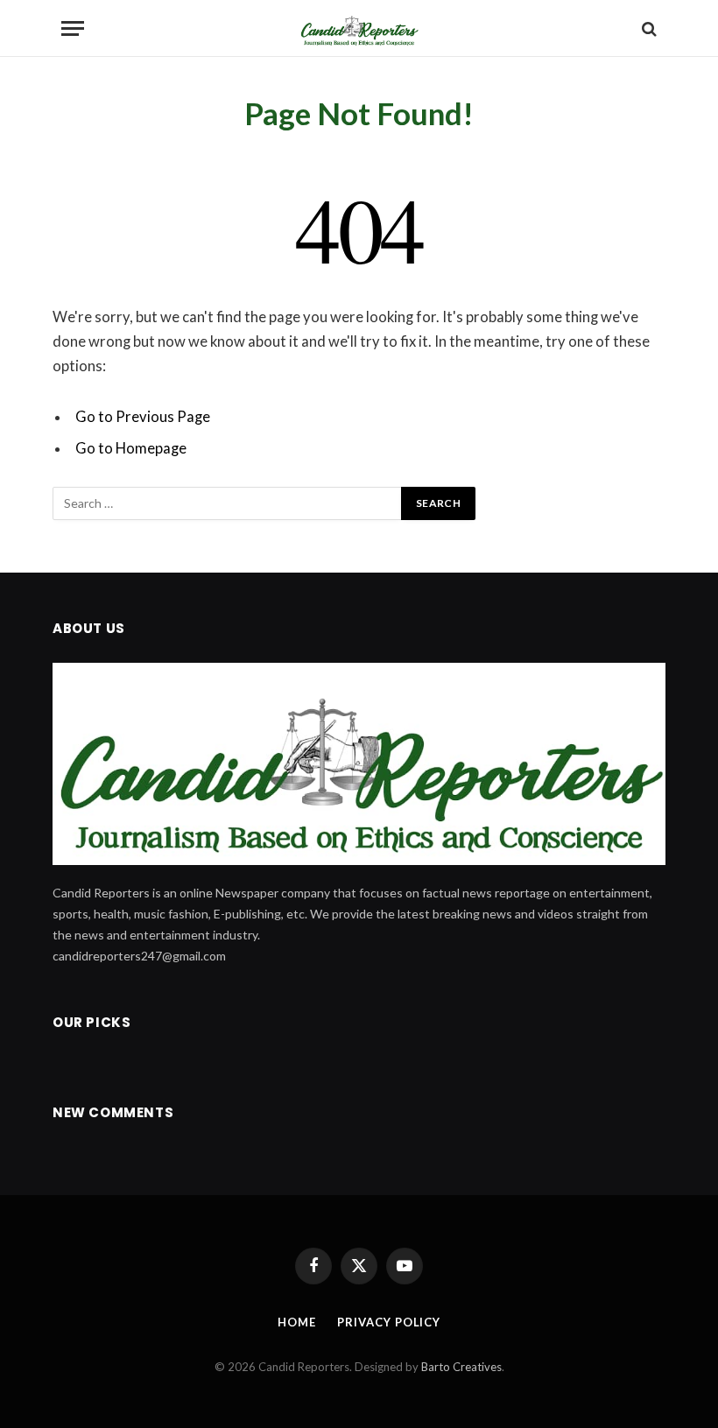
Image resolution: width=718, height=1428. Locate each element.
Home (297, 1322)
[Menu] (72, 28)
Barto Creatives (461, 1367)
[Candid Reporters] (359, 28)
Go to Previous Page (142, 417)
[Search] (647, 28)
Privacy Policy (388, 1322)
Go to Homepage (131, 448)
